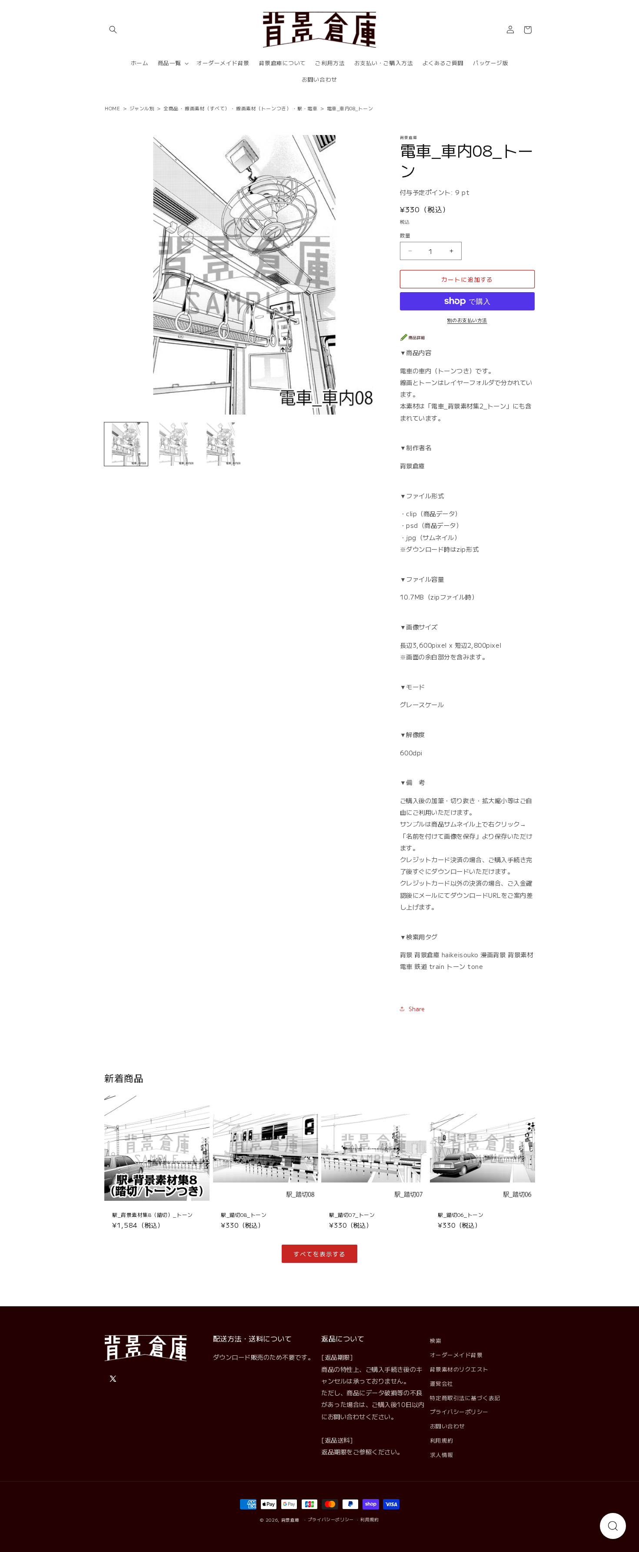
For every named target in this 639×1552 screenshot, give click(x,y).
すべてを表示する (319, 1253)
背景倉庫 (290, 1520)
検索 (436, 1340)
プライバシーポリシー (459, 1411)
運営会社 (441, 1383)
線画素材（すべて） (207, 108)
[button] (113, 30)
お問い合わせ (447, 1426)
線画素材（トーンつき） (263, 108)
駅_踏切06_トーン (460, 1214)
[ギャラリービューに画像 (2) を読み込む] (173, 444)
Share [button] (417, 1009)
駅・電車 (307, 108)
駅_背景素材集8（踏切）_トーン (152, 1214)
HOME (112, 108)
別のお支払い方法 (467, 319)
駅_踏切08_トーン (243, 1214)
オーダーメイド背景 (456, 1355)
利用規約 (441, 1440)
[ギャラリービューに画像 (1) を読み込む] (126, 444)
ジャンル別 (142, 108)
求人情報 (441, 1454)
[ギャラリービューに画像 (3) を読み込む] (221, 444)
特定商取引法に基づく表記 (465, 1398)
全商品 (171, 108)
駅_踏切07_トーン (352, 1214)
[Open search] (613, 1526)
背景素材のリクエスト (459, 1369)
